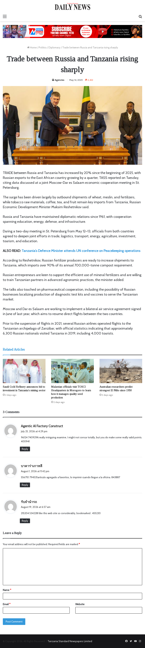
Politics (43, 47)
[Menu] (5, 16)
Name (7, 589)
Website (80, 604)
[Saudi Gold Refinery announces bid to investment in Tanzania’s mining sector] (24, 371)
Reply (25, 448)
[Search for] (140, 16)
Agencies (59, 79)
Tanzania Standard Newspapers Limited (70, 641)
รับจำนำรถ (29, 502)
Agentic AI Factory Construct (42, 426)
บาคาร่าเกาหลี (31, 466)
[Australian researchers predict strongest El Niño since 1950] (120, 371)
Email (6, 604)
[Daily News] (72, 6)
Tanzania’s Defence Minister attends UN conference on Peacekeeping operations (81, 251)
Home (33, 47)
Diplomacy (54, 47)
